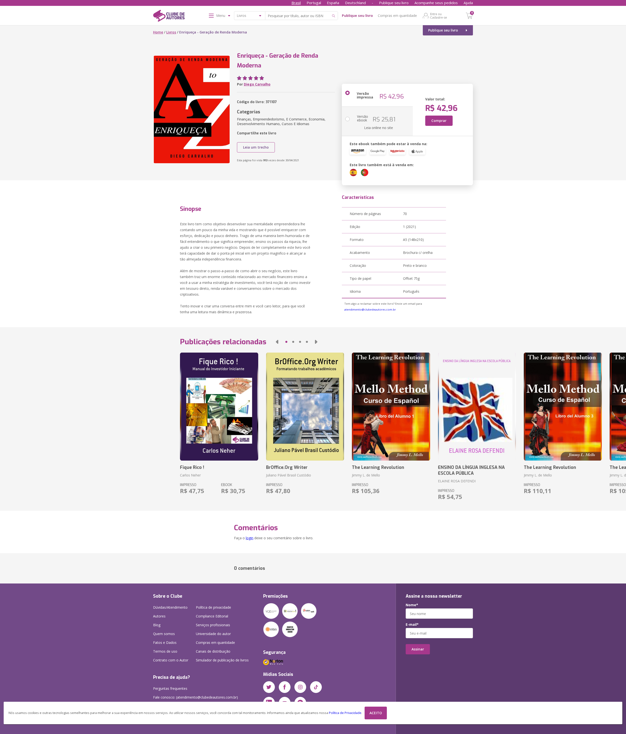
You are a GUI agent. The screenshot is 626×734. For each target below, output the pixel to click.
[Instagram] (300, 687)
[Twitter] (269, 687)
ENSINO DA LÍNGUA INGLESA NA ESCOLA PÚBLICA (471, 470)
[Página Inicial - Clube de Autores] (169, 16)
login (249, 538)
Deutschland (355, 2)
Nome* (412, 605)
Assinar (418, 649)
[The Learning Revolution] (391, 407)
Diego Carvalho (257, 84)
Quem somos (164, 633)
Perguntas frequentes (170, 688)
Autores (159, 616)
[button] (277, 342)
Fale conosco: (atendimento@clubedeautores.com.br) (195, 697)
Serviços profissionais (213, 625)
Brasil (296, 2)
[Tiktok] (316, 687)
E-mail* (412, 624)
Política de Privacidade (345, 713)
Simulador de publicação (222, 660)
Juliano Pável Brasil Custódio (288, 475)
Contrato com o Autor (170, 660)
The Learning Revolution (378, 467)
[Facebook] (285, 687)
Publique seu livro (394, 2)
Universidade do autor (213, 633)
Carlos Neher (190, 475)
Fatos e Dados (165, 642)
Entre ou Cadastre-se (438, 15)
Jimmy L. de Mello (366, 475)
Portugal (314, 2)
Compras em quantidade (397, 15)
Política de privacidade (213, 607)
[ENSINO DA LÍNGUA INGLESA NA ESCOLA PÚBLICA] (477, 407)
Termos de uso (165, 651)
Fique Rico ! (192, 467)
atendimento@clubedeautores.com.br (370, 309)
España (333, 2)
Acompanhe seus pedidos (436, 2)
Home (158, 32)
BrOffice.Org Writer (287, 467)
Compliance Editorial (212, 616)
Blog (156, 625)
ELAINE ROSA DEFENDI (457, 481)
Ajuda (468, 2)
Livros (171, 32)
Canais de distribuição (213, 651)
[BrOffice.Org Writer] (305, 407)
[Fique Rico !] (219, 407)
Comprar (439, 120)
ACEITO (375, 713)
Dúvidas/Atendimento (170, 607)
